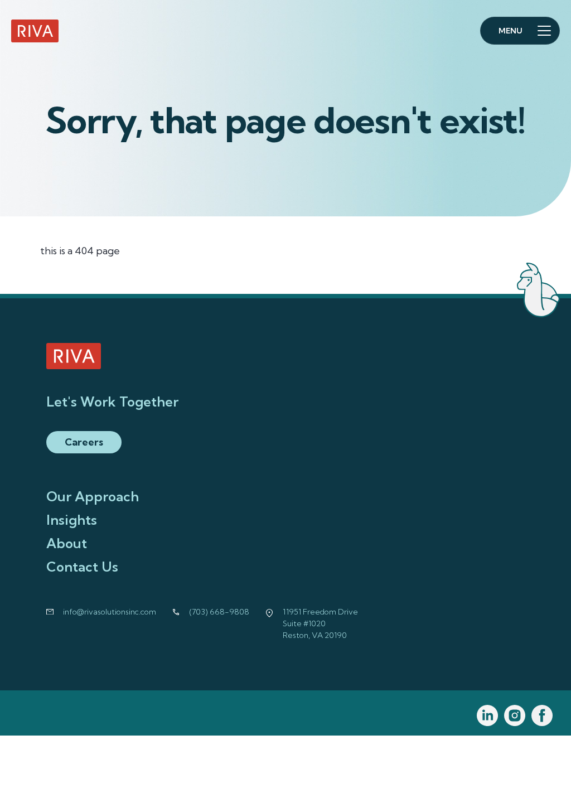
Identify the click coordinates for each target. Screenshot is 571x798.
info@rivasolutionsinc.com (109, 612)
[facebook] (542, 716)
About (66, 543)
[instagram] (515, 716)
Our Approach (92, 496)
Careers (84, 442)
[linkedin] (488, 716)
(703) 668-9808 (219, 612)
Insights (71, 519)
